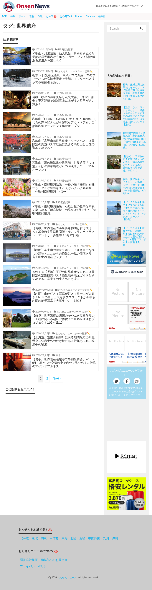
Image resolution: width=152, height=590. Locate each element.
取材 (31, 16)
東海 (64, 538)
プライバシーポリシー (35, 566)
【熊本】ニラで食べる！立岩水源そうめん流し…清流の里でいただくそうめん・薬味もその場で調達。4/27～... (134, 163)
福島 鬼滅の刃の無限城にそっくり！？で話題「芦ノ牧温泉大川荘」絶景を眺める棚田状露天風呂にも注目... (134, 91)
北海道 (24, 538)
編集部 (101, 16)
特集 (12, 16)
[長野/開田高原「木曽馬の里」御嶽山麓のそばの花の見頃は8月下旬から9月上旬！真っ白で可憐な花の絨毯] (115, 141)
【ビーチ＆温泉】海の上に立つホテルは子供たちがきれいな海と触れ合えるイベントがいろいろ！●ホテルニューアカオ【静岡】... (134, 211)
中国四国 (94, 538)
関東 (44, 538)
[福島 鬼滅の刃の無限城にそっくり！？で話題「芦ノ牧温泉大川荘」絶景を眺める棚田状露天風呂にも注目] (115, 92)
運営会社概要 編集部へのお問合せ (43, 559)
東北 (35, 538)
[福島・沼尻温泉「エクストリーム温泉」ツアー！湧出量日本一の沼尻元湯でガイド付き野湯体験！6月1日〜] (115, 186)
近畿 (82, 538)
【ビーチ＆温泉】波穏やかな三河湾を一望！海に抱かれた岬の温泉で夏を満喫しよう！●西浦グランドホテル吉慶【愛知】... (134, 236)
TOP (4, 16)
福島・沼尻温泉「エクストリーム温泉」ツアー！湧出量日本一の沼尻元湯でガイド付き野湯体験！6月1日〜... (134, 186)
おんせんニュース (67, 577)
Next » (57, 378)
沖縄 (115, 538)
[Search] (141, 28)
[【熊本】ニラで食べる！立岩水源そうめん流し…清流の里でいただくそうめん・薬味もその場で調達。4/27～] (115, 163)
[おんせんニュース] (26, 6)
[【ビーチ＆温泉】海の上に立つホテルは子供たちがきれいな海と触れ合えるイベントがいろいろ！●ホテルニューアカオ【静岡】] (115, 210)
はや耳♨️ (51, 16)
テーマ (22, 16)
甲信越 (54, 538)
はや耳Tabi (66, 16)
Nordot (78, 16)
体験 (40, 16)
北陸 (73, 538)
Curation (90, 16)
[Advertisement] (51, 428)
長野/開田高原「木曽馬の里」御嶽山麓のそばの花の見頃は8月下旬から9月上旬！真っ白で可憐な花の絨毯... (134, 140)
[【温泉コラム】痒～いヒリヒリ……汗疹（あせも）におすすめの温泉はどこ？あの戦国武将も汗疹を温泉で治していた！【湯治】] (115, 116)
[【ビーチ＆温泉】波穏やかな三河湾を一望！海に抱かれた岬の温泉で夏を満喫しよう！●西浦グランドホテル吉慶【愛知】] (115, 236)
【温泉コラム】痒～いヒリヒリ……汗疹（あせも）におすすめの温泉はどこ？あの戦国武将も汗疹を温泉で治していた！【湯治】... (134, 116)
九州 (106, 538)
